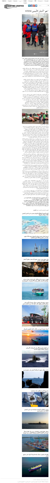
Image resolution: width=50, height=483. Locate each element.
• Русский (46, 1)
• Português (30, 1)
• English (25, 3)
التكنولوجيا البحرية (21, 458)
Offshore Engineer (45, 458)
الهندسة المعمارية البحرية (43, 187)
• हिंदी (35, 1)
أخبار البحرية (27, 458)
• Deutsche (15, 1)
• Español (9, 1)
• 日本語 (24, 1)
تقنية (37, 187)
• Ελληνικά (40, 1)
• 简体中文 (4, 1)
